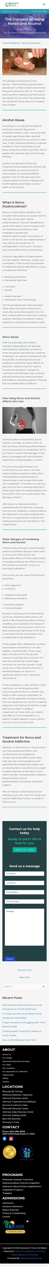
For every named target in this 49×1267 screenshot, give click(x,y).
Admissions (8, 1203)
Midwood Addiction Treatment (17, 1095)
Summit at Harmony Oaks (15, 1105)
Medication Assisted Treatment (17, 1179)
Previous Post (24, 970)
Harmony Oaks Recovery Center (18, 1112)
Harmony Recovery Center (15, 1098)
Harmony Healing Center (14, 1115)
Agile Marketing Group (31, 1258)
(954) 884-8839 (40, 11)
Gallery (5, 1078)
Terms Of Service (30, 1255)
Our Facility (7, 1058)
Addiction (7, 747)
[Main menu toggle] (44, 4)
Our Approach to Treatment (14, 1071)
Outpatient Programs (12, 1190)
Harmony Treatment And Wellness (19, 1102)
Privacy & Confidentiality (14, 1213)
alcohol (19, 139)
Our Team (6, 1065)
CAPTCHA (9, 952)
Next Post (24, 977)
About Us (6, 1054)
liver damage (30, 453)
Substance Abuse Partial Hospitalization (21, 1186)
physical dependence (15, 346)
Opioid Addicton (12, 43)
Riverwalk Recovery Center (15, 1108)
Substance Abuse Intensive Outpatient (21, 1183)
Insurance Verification (12, 1206)
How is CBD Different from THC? (19, 1040)
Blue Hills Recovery (11, 1119)
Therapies (7, 1193)
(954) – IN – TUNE (24, 849)
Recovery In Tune (10, 1122)
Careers (5, 1082)
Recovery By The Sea (12, 1091)
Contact (6, 1217)
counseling (24, 781)
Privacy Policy (21, 1251)
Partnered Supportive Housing (15, 1061)
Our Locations (8, 1068)
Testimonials (8, 1075)
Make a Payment (10, 1210)
